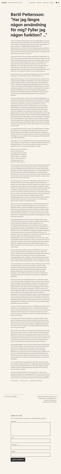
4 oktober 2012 (15, 380)
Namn (12, 437)
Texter (26, 380)
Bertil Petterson (34, 380)
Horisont (4, 2)
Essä (24, 380)
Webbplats (13, 451)
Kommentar (14, 421)
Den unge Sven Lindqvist (11, 396)
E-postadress (14, 444)
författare (40, 380)
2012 (22, 380)
